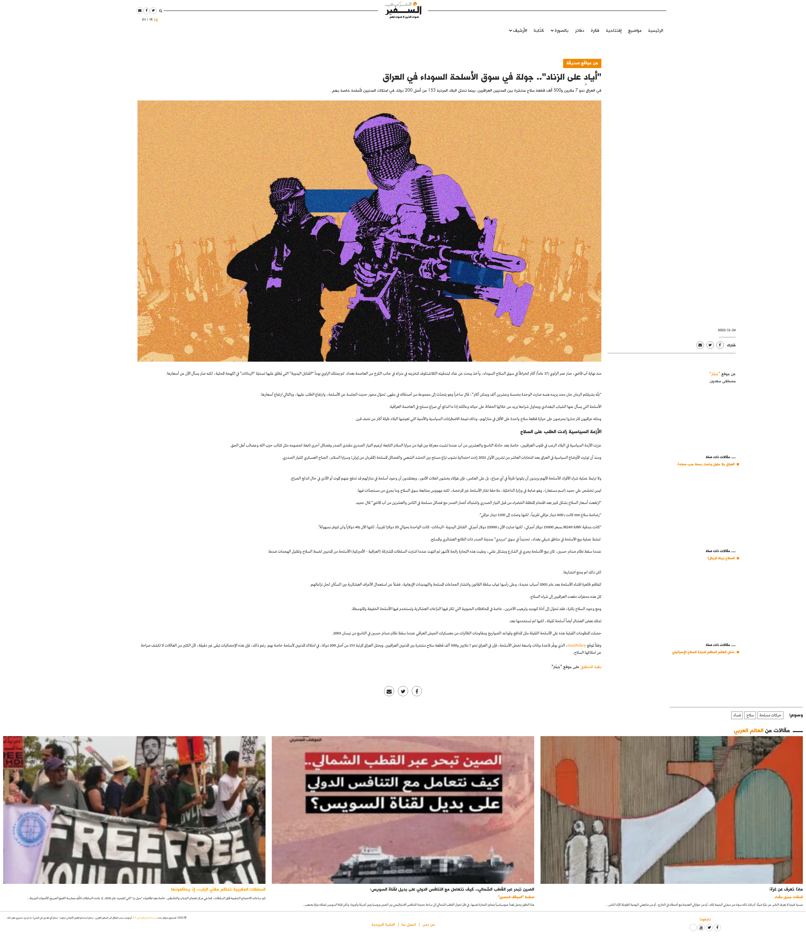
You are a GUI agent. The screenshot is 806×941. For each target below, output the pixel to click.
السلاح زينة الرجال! (721, 558)
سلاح (750, 715)
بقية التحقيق (591, 666)
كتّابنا (539, 30)
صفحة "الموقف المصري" (516, 897)
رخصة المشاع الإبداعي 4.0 (144, 917)
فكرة (595, 30)
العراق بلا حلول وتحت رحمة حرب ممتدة (706, 464)
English (143, 19)
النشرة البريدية (383, 924)
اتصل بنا (409, 924)
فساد (737, 715)
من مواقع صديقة (582, 62)
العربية (157, 19)
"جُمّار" (714, 373)
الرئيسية (655, 30)
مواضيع (634, 30)
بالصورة (561, 30)
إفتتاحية (614, 30)
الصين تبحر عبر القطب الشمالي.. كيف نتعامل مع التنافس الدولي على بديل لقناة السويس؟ (452, 889)
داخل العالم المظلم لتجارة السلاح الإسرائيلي (703, 652)
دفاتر (579, 30)
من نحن (429, 924)
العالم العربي (748, 730)
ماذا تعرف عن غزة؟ (786, 889)
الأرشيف (520, 30)
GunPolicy (577, 645)
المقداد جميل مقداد (789, 897)
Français (150, 19)
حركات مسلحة (770, 715)
